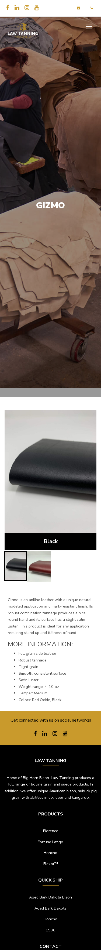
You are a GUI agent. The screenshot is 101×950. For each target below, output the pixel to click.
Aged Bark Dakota (50, 908)
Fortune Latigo (50, 842)
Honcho (50, 852)
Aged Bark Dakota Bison (50, 897)
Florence (50, 831)
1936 (50, 930)
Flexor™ (50, 863)
